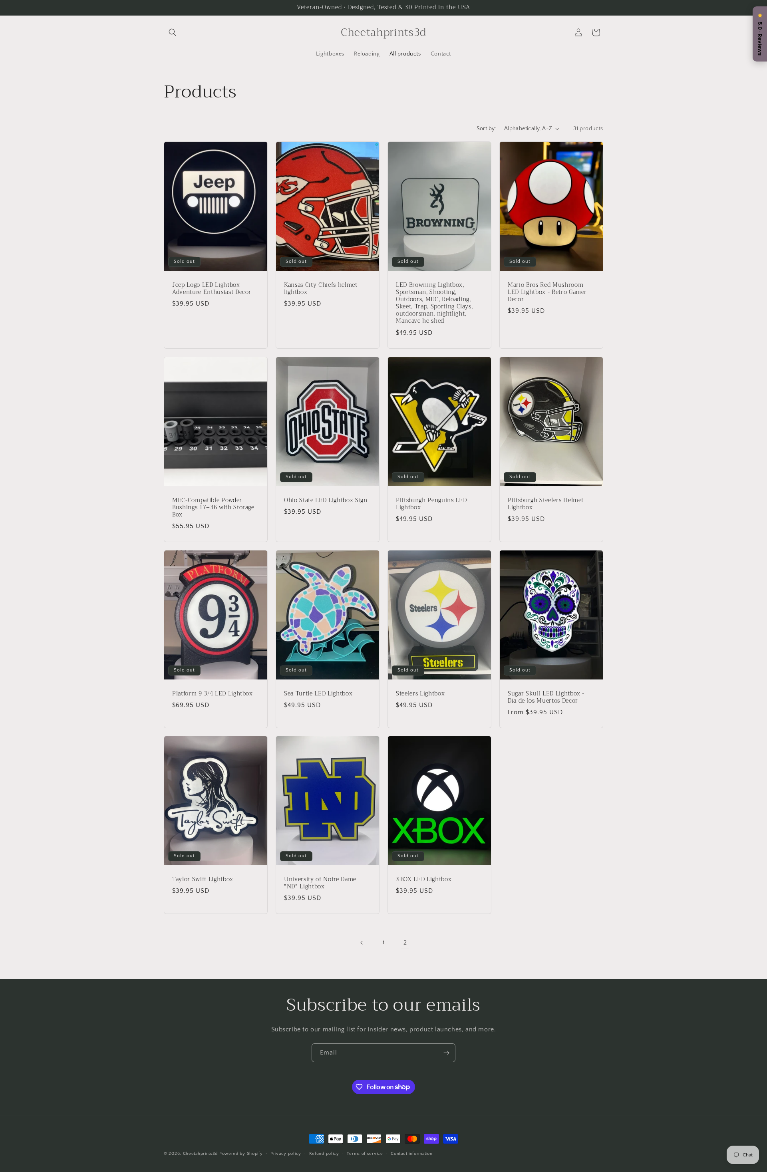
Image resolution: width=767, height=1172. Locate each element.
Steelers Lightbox (420, 693)
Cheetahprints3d (200, 1153)
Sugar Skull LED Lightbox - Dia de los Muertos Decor (546, 697)
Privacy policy (285, 1153)
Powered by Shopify (241, 1153)
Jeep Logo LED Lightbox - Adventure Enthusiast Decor (211, 288)
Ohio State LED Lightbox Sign (325, 500)
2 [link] (405, 942)
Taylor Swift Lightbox (202, 879)
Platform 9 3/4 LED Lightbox (212, 693)
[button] (172, 32)
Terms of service (365, 1153)
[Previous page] (362, 943)
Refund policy (324, 1153)
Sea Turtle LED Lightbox (318, 693)
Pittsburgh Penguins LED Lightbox (431, 504)
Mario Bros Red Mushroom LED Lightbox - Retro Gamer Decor (547, 292)
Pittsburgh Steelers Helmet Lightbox (546, 504)
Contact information (411, 1153)
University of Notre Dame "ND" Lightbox (320, 883)
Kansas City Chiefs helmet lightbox (321, 288)
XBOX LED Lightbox (423, 879)
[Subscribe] (446, 1052)
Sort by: (486, 128)
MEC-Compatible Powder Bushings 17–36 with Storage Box (213, 507)
